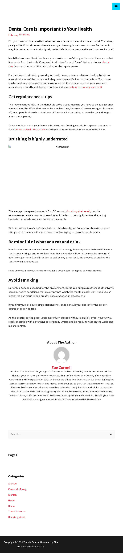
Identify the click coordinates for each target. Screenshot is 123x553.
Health (12, 500)
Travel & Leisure (17, 511)
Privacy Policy (37, 546)
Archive (12, 483)
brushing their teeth (78, 211)
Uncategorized (16, 517)
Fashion (12, 494)
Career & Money (17, 489)
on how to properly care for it (85, 87)
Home (11, 506)
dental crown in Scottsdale (30, 129)
